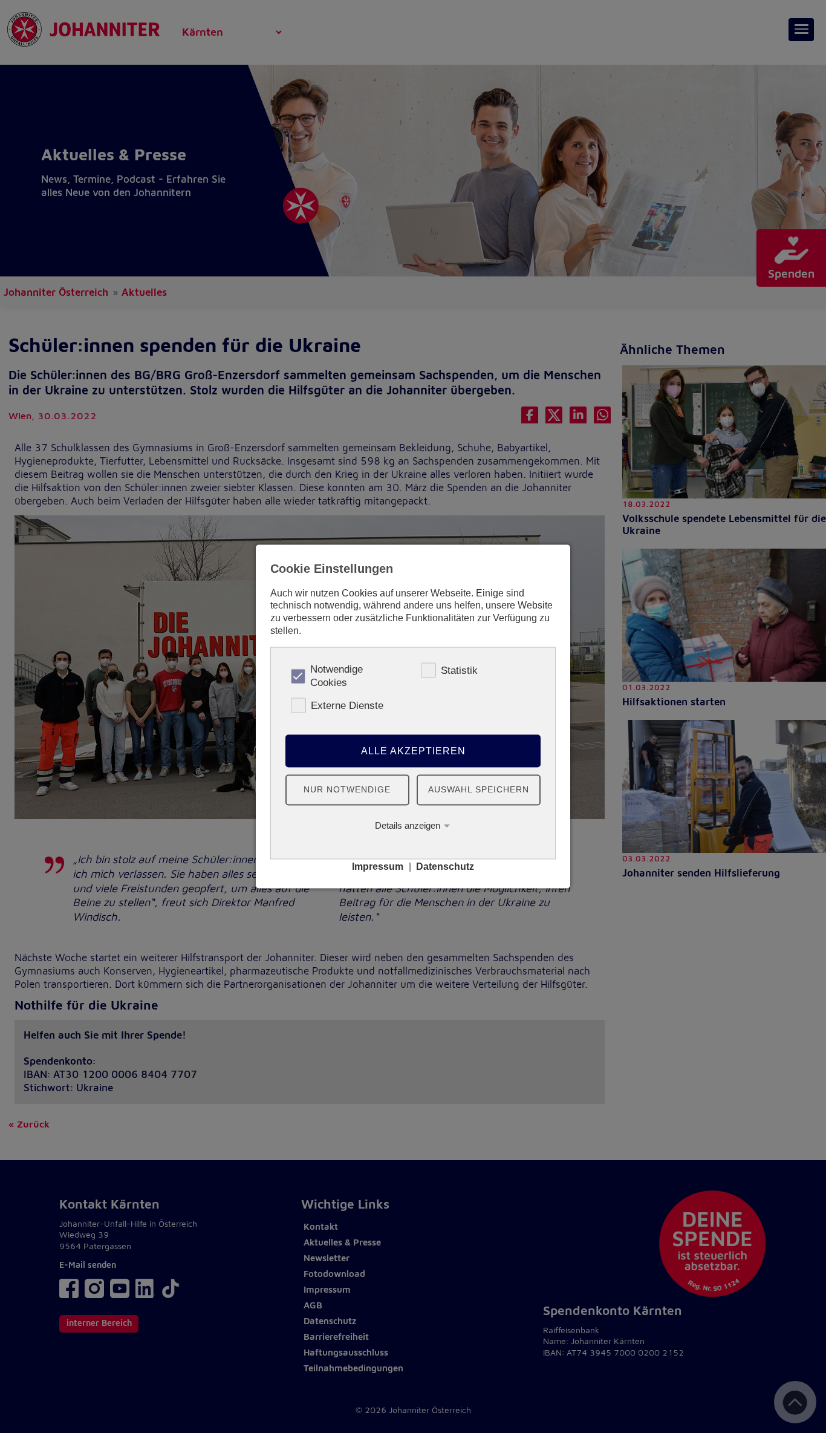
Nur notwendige (347, 789)
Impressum (377, 866)
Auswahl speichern (478, 789)
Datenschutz (445, 866)
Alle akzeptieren (413, 750)
